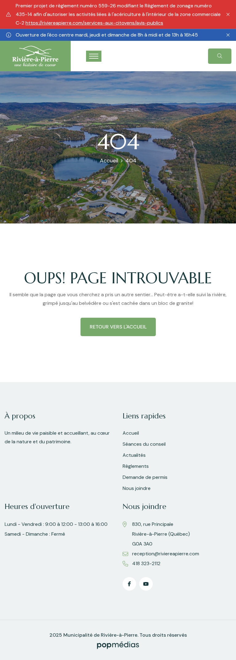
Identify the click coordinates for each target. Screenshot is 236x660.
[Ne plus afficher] (228, 14)
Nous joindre (137, 488)
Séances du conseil (144, 444)
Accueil (109, 160)
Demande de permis (145, 477)
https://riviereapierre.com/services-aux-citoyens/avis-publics (94, 23)
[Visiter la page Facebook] (129, 584)
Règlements (136, 466)
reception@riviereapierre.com (165, 553)
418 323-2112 (146, 563)
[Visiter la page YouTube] (146, 584)
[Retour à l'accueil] (35, 55)
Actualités (134, 455)
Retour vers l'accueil (118, 327)
